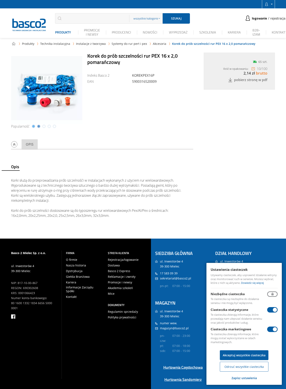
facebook (13, 316)
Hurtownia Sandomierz (183, 379)
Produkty (63, 32)
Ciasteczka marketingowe (231, 329)
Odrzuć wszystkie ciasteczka (244, 367)
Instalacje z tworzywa (91, 44)
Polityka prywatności (122, 317)
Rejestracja (277, 18)
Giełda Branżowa (78, 277)
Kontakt (278, 32)
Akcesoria (159, 44)
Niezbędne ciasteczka (228, 294)
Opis (29, 144)
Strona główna (13, 43)
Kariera (234, 32)
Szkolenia (207, 32)
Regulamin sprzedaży (123, 312)
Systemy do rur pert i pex (129, 44)
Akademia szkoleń (120, 288)
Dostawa (114, 265)
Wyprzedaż (178, 32)
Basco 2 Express (119, 271)
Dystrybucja (74, 271)
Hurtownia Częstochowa (183, 367)
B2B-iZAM (256, 32)
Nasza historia (76, 265)
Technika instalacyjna (55, 44)
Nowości (150, 32)
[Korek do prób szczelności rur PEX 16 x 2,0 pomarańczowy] (46, 88)
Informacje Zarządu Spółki (79, 289)
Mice (111, 294)
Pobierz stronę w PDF (250, 80)
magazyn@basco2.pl (174, 328)
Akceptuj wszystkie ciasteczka (244, 355)
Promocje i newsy (92, 32)
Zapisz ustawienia (244, 378)
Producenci (121, 32)
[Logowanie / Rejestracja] (268, 4)
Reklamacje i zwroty (121, 277)
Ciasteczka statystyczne (229, 310)
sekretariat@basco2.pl (175, 278)
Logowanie (259, 18)
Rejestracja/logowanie (123, 260)
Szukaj (176, 18)
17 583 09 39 (169, 273)
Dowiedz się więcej (252, 283)
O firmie (71, 260)
